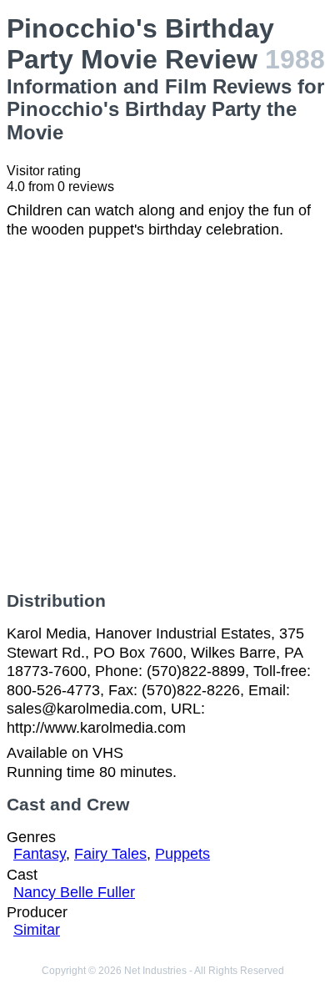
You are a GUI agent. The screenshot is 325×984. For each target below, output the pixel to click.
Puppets (182, 853)
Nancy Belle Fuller (74, 892)
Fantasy (39, 853)
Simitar (36, 929)
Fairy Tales (110, 853)
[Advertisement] (162, 415)
